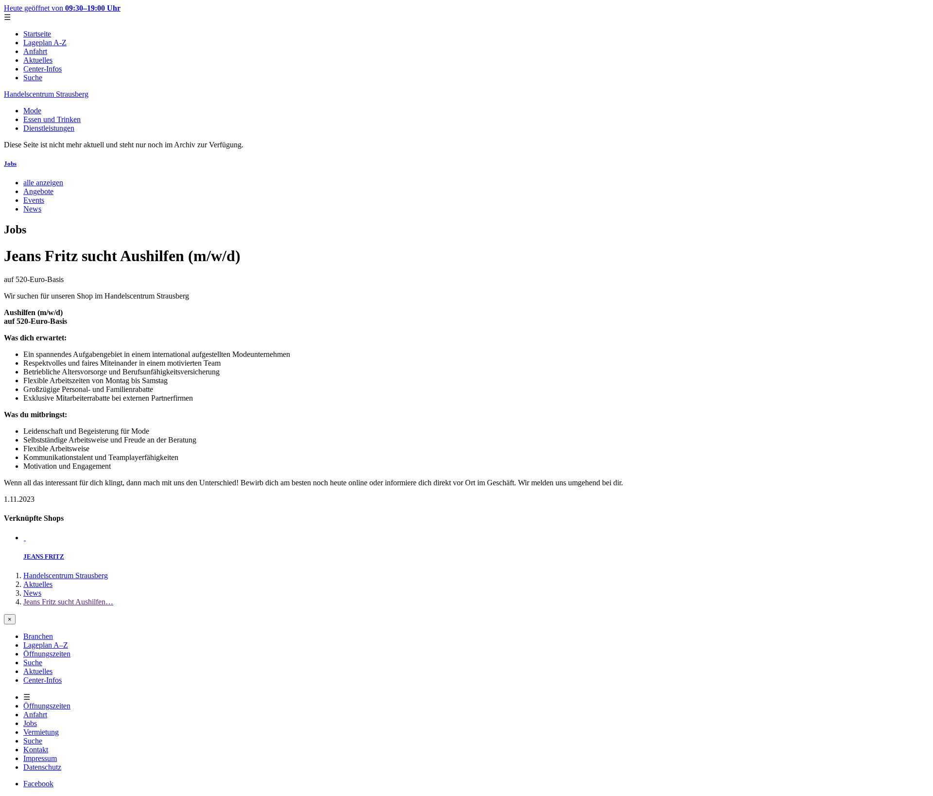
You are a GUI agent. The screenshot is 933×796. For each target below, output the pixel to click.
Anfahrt (35, 51)
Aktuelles (37, 60)
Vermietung (41, 732)
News (32, 209)
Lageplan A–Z (45, 645)
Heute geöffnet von (62, 8)
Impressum (40, 758)
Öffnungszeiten (46, 654)
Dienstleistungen (48, 128)
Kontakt (35, 749)
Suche (32, 77)
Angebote (38, 191)
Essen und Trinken (52, 119)
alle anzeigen (43, 182)
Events (33, 200)
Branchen (38, 636)
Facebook (38, 783)
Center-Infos (42, 69)
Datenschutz (42, 767)
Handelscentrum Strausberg (46, 94)
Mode (32, 110)
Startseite (37, 34)
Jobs (10, 163)
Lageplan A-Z (45, 42)
